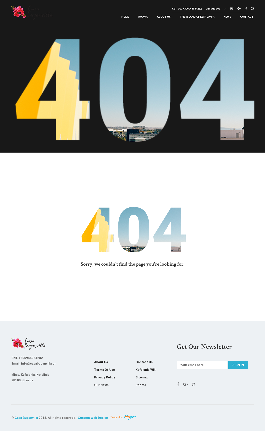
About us (101, 362)
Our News (101, 385)
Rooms (141, 385)
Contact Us (144, 362)
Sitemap (142, 377)
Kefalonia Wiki (146, 370)
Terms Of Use (104, 370)
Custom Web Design (93, 418)
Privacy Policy (104, 377)
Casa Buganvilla (26, 418)
